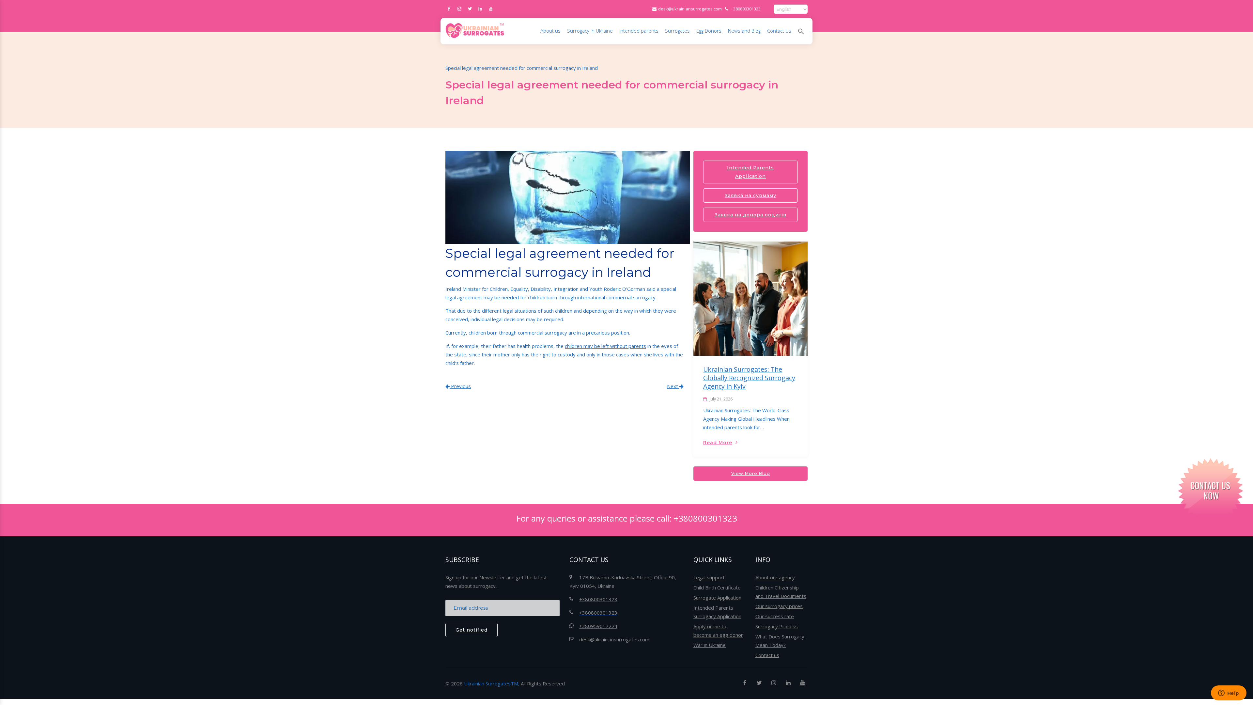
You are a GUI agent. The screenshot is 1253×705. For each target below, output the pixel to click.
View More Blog (750, 473)
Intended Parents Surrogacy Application (717, 611)
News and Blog (744, 30)
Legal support (709, 577)
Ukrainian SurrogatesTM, (492, 683)
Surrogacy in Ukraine (590, 30)
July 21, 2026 (721, 399)
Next (673, 386)
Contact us (767, 655)
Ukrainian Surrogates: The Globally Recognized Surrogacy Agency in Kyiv (749, 378)
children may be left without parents (605, 346)
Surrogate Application (717, 597)
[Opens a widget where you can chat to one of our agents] (1228, 693)
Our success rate (774, 616)
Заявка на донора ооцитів (750, 214)
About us (550, 30)
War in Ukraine (709, 645)
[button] (801, 31)
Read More (717, 442)
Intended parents (638, 30)
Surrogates (677, 30)
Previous (460, 386)
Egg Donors (708, 30)
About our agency (775, 577)
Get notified (471, 630)
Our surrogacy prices (779, 606)
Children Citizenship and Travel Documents (780, 591)
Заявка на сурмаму (750, 195)
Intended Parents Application (750, 172)
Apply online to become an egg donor (718, 630)
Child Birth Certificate (717, 587)
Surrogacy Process (776, 626)
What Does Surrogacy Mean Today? (779, 640)
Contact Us (779, 30)
